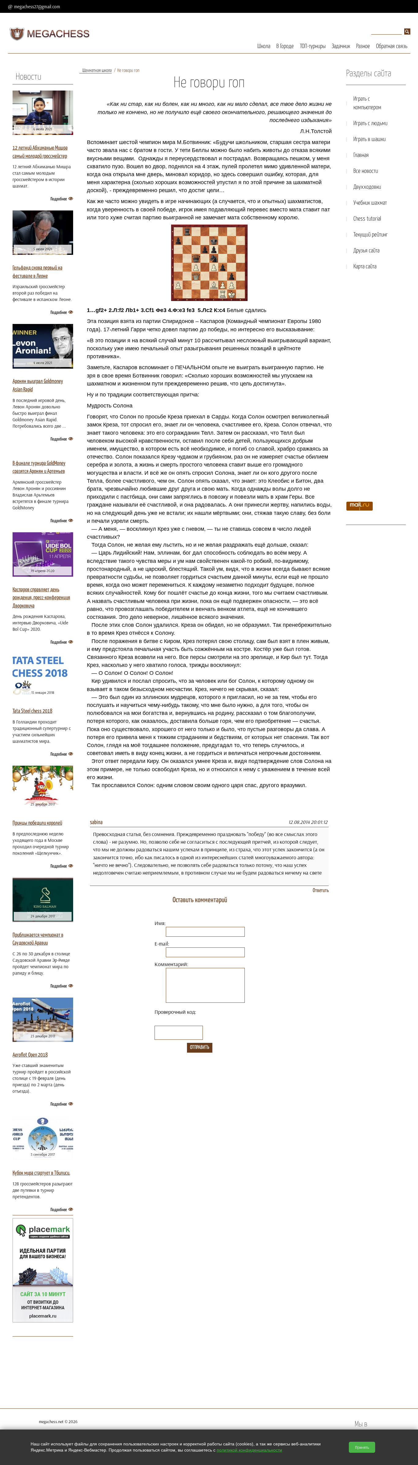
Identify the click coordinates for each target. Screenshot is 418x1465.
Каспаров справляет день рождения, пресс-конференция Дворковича (41, 598)
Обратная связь (391, 46)
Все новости (365, 171)
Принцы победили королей (37, 823)
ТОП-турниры (313, 46)
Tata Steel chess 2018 (32, 711)
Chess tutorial (367, 219)
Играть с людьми (370, 123)
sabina (96, 822)
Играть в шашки (369, 139)
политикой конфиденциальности (249, 1450)
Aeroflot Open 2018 (30, 1055)
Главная (361, 155)
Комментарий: (171, 964)
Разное (363, 46)
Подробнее (58, 199)
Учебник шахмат (370, 203)
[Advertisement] (376, 388)
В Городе (285, 46)
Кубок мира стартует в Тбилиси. (41, 1173)
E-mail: (162, 943)
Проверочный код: (175, 1011)
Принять (362, 1447)
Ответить (321, 890)
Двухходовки (367, 187)
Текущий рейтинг (370, 235)
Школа (263, 46)
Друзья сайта (366, 251)
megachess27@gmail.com (37, 6)
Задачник (341, 46)
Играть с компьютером (367, 103)
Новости (28, 77)
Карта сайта (364, 267)
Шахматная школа (97, 70)
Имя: (160, 923)
